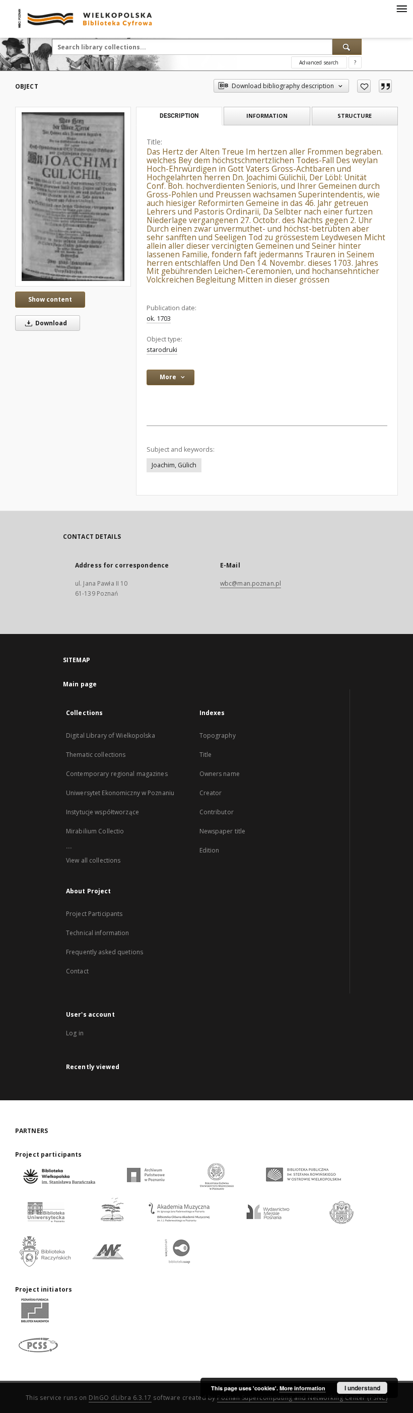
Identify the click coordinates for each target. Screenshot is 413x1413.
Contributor (216, 812)
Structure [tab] (354, 115)
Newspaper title (222, 831)
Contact (77, 971)
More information (302, 1388)
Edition (209, 850)
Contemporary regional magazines (117, 773)
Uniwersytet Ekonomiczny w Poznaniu (120, 793)
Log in (75, 1033)
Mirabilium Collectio (95, 831)
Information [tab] (267, 115)
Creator (210, 793)
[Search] (347, 47)
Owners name (219, 773)
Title (205, 754)
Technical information (97, 933)
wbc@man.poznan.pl (250, 583)
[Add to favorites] (364, 86)
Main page (80, 684)
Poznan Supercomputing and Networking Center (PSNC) (302, 1397)
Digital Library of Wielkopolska (110, 735)
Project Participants (94, 913)
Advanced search (318, 62)
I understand (362, 1387)
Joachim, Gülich (174, 465)
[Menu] (401, 8)
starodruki (162, 349)
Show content (50, 299)
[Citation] (385, 86)
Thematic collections (95, 754)
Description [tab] (179, 115)
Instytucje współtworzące (102, 812)
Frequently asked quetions (104, 952)
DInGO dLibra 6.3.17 (120, 1397)
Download (50, 323)
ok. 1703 (159, 318)
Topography (217, 735)
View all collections (93, 860)
